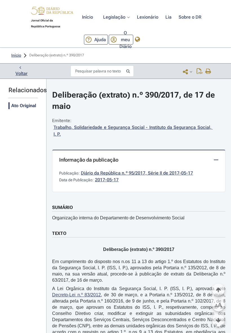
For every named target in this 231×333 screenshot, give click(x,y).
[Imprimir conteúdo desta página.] (208, 71)
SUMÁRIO (62, 207)
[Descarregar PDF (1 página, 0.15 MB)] (200, 71)
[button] (52, 11)
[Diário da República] (52, 12)
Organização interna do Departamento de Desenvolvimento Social (118, 217)
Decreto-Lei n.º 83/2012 (76, 294)
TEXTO (59, 233)
